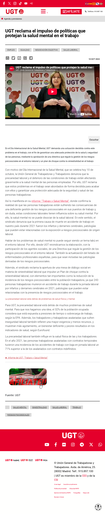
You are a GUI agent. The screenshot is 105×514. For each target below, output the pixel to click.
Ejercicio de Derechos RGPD (62, 493)
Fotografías (76, 493)
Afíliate (73, 11)
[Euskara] (101, 3)
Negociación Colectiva (46, 50)
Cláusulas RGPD (74, 488)
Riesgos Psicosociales (18, 415)
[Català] (94, 3)
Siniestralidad (39, 407)
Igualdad (24, 50)
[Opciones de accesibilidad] (98, 507)
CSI (56, 479)
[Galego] (97, 3)
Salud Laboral (70, 50)
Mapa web (86, 493)
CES (84, 475)
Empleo (11, 50)
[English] (87, 3)
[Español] (90, 3)
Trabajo (76, 407)
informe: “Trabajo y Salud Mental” (50, 201)
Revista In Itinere (59, 497)
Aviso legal (57, 484)
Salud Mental (20, 407)
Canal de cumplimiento (70, 484)
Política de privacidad (60, 488)
